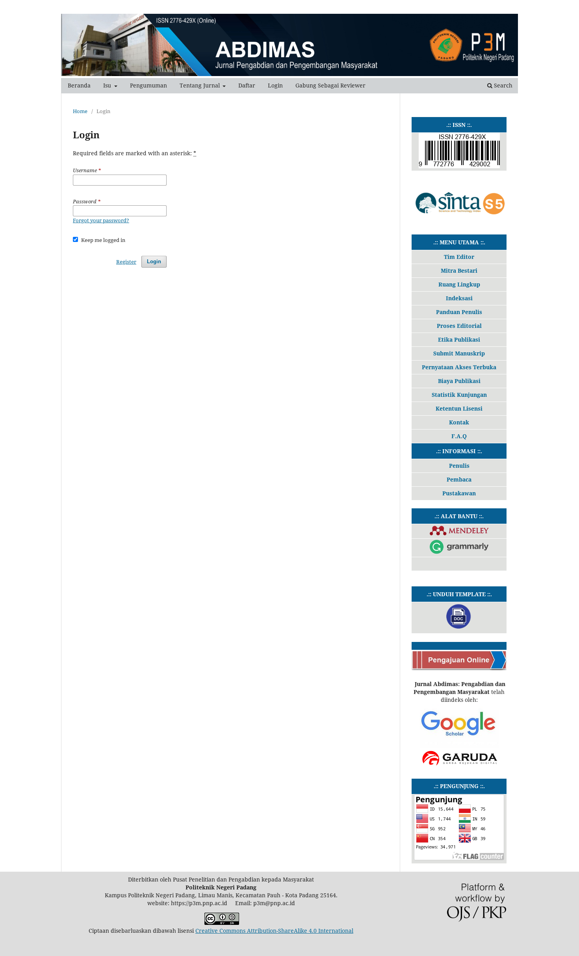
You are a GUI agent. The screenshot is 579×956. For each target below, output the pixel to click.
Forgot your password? (101, 220)
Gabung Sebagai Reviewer (330, 85)
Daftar (246, 85)
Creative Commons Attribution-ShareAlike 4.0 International (274, 930)
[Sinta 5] (459, 220)
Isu (108, 85)
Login (275, 85)
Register (126, 261)
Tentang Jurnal (200, 85)
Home (80, 111)
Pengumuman (148, 85)
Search (502, 85)
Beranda (79, 85)
